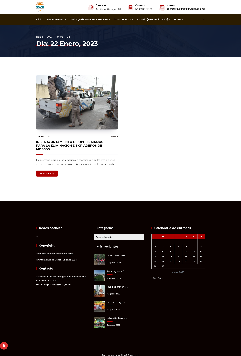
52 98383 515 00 (143, 9)
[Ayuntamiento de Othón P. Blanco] (40, 7)
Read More (45, 173)
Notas (177, 19)
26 (178, 261)
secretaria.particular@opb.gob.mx (186, 8)
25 (171, 261)
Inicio (39, 19)
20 (186, 256)
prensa (114, 136)
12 (178, 251)
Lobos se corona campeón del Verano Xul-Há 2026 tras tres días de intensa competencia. (117, 318)
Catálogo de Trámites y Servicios (89, 19)
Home (39, 37)
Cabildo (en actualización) (152, 19)
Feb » (160, 278)
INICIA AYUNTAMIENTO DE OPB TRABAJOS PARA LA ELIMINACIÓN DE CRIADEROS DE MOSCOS (69, 145)
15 (201, 251)
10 (163, 251)
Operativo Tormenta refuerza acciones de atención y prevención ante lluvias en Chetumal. (117, 255)
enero (59, 37)
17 (163, 256)
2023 (50, 37)
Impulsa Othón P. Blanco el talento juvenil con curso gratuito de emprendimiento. (117, 286)
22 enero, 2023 (43, 136)
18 (171, 256)
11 (171, 251)
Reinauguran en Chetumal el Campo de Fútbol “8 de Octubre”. (117, 271)
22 (201, 256)
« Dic (153, 278)
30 (155, 266)
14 (194, 251)
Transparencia (122, 19)
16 (155, 256)
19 (178, 256)
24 (163, 261)
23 (155, 261)
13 (186, 251)
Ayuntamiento (55, 19)
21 (194, 256)
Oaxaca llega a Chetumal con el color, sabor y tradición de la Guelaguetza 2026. (117, 302)
